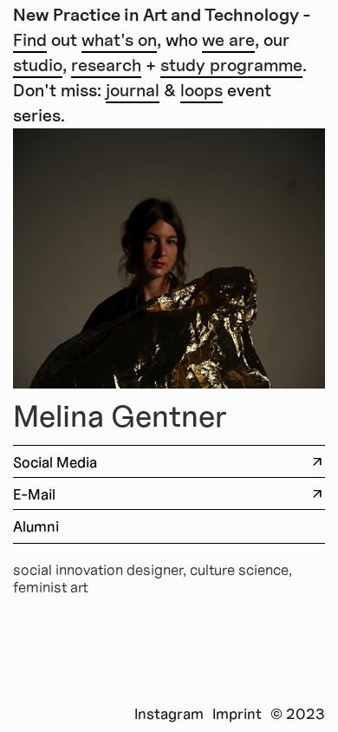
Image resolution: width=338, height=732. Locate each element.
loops (201, 90)
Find (30, 40)
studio (37, 65)
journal (132, 90)
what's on (119, 40)
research (106, 65)
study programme (231, 65)
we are (228, 40)
